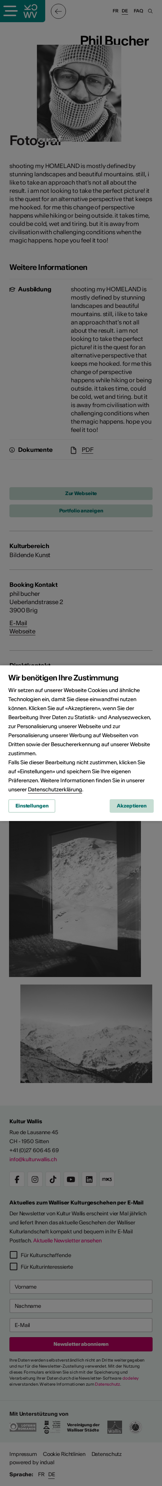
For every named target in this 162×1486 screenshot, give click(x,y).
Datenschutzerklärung (55, 789)
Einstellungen (31, 806)
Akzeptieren (132, 806)
